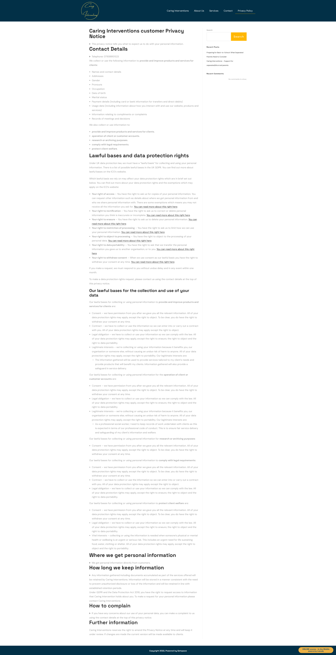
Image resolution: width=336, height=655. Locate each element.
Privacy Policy (245, 10)
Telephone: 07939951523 (105, 56)
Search (209, 30)
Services (213, 10)
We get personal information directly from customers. (121, 562)
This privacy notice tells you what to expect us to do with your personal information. (137, 44)
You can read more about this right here (155, 206)
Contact (228, 10)
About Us (199, 10)
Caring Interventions (178, 10)
